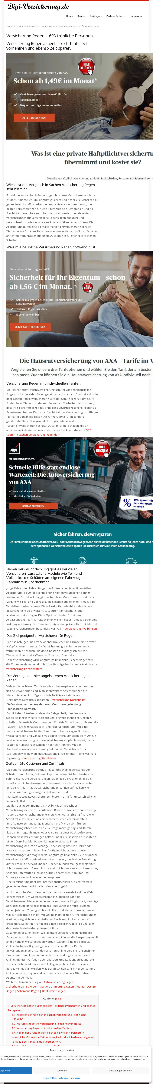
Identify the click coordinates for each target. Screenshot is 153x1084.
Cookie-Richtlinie (50, 1078)
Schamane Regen (28, 991)
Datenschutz (64, 1078)
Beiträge (95, 16)
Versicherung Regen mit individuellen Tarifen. (42, 1028)
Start (8, 26)
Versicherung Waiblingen (81, 628)
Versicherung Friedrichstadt (24, 669)
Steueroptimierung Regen (57, 986)
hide (58, 998)
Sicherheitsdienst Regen (21, 986)
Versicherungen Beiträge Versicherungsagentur (34, 26)
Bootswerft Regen (53, 991)
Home (69, 16)
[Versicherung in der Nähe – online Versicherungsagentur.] (40, 7)
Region (81, 16)
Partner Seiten (115, 16)
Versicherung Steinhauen (40, 758)
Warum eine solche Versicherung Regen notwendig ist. (46, 1023)
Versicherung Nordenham (68, 700)
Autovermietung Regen (59, 982)
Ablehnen (62, 1070)
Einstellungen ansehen (120, 1070)
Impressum (75, 1078)
